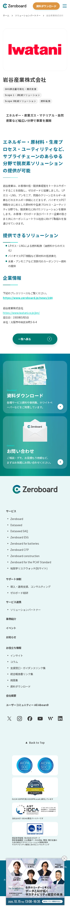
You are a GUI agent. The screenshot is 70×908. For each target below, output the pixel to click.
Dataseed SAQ (19, 531)
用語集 (14, 680)
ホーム (6, 15)
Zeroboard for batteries (24, 543)
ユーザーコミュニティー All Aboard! (27, 705)
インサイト (16, 655)
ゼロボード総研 (19, 593)
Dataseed (16, 525)
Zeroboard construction (24, 556)
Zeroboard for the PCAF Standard (30, 562)
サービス (11, 511)
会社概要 (11, 695)
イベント (11, 628)
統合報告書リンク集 (21, 674)
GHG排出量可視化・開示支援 (20, 89)
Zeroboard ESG (19, 537)
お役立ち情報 (13, 648)
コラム (14, 662)
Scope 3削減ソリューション (20, 101)
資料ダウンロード (46, 6)
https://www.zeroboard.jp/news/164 (27, 298)
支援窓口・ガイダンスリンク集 (27, 668)
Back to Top (37, 742)
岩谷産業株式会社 (54, 15)
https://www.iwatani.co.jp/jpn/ (21, 313)
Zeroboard (16, 519)
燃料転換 (45, 101)
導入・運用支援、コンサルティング (30, 587)
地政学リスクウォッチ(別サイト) (28, 568)
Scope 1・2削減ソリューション (22, 95)
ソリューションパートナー (28, 15)
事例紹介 (11, 619)
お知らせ (11, 637)
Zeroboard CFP (19, 550)
